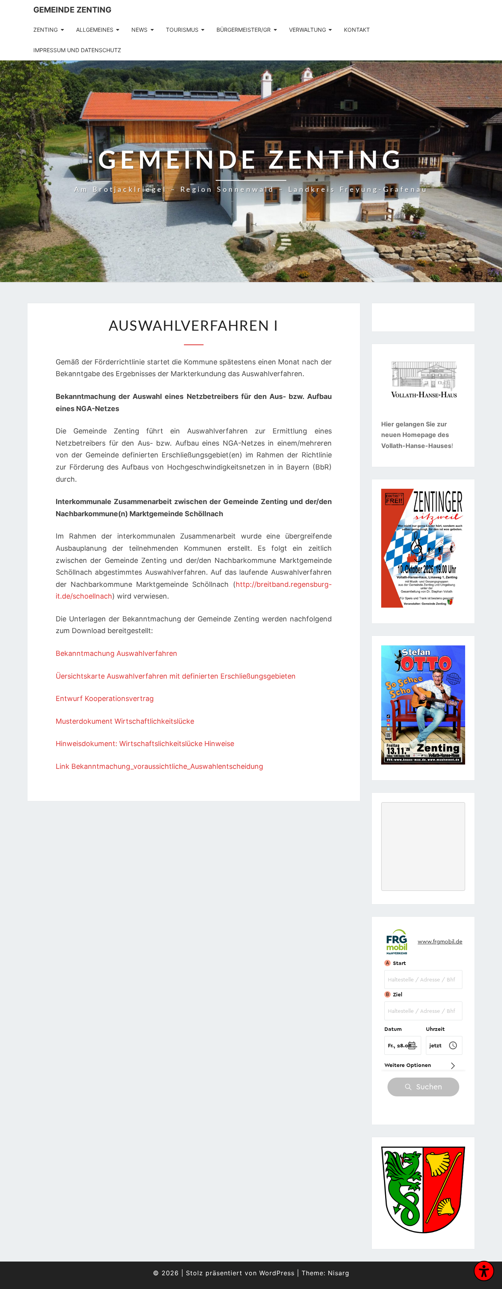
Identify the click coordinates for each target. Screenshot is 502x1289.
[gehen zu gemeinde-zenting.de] (423, 1192)
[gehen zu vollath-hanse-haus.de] (423, 386)
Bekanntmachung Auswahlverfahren (116, 653)
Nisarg (338, 1273)
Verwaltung (307, 29)
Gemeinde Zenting (72, 10)
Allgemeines (94, 29)
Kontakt (357, 29)
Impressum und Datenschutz (77, 50)
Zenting (45, 29)
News (139, 29)
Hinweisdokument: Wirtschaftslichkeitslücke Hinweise (145, 743)
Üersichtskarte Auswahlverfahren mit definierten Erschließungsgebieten (176, 676)
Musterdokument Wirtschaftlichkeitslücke (125, 721)
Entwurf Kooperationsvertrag (105, 698)
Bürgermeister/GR (243, 29)
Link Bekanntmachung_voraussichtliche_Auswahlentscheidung (159, 766)
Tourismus (182, 29)
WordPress (277, 1273)
